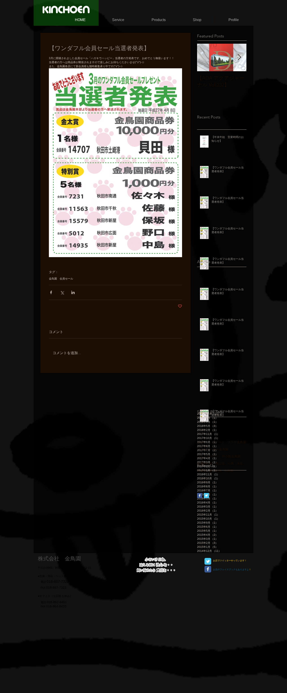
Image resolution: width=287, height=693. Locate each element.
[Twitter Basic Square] (206, 495)
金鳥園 (53, 278)
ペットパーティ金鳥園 (212, 449)
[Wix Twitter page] (207, 561)
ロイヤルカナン (208, 456)
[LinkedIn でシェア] (73, 292)
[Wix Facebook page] (207, 569)
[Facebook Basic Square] (199, 495)
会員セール (66, 278)
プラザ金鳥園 (236, 442)
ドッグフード (215, 442)
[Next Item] (239, 57)
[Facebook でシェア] (51, 292)
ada (200, 442)
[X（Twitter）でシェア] (62, 292)
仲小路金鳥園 (231, 456)
